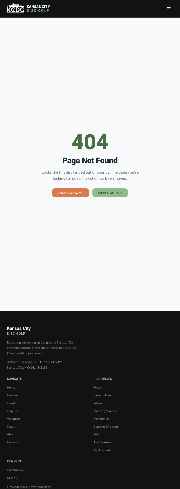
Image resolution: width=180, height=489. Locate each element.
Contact (12, 442)
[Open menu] (168, 8)
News (11, 426)
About (11, 434)
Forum (98, 387)
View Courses (110, 193)
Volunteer (14, 418)
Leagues (13, 411)
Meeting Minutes (105, 411)
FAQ (97, 434)
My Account (102, 450)
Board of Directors (106, 426)
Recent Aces (102, 395)
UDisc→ (12, 478)
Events (12, 403)
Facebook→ (15, 470)
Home (11, 387)
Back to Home (70, 193)
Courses (13, 395)
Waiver (98, 403)
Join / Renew (102, 442)
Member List (102, 418)
